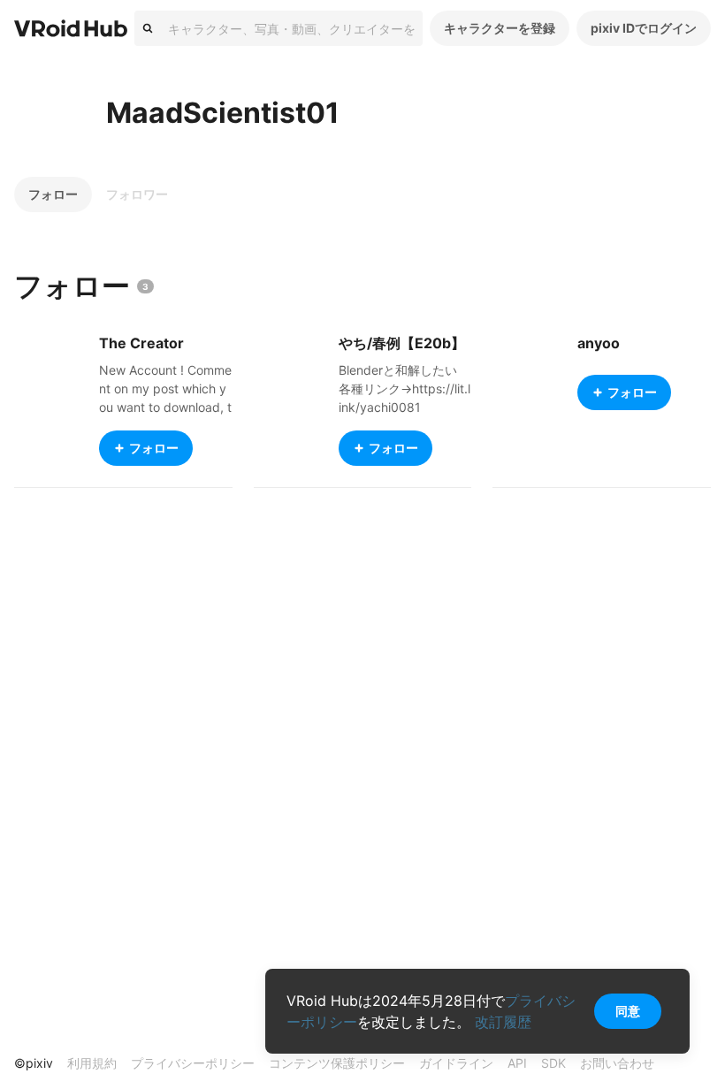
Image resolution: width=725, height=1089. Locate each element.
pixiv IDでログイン (644, 27)
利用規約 (92, 1062)
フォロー (53, 194)
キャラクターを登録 (499, 27)
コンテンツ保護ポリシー (337, 1062)
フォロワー (137, 194)
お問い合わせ (617, 1062)
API (517, 1062)
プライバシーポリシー (193, 1062)
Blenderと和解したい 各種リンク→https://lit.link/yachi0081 (404, 388)
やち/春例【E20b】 (402, 343)
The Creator (141, 343)
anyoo (598, 343)
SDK (553, 1062)
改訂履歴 (503, 1022)
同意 (627, 1010)
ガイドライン (456, 1062)
